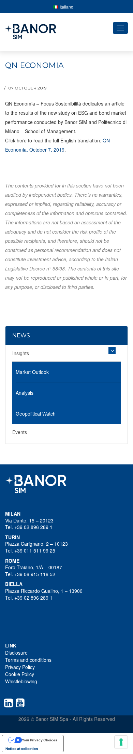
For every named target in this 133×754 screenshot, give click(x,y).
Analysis (24, 392)
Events (19, 432)
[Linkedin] (10, 703)
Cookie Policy (19, 674)
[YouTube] (21, 703)
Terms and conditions (28, 659)
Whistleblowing (21, 681)
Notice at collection (21, 748)
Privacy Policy (20, 667)
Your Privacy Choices (39, 740)
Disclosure (16, 652)
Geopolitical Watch (36, 413)
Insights (20, 353)
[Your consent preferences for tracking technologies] (121, 742)
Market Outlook (32, 371)
